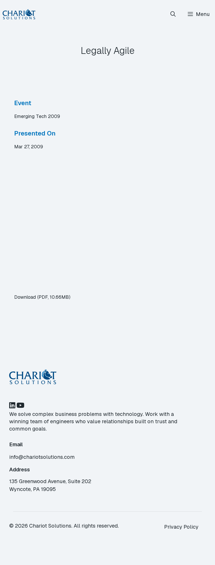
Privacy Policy (181, 526)
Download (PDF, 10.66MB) (42, 297)
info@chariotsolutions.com (42, 457)
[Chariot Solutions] (19, 14)
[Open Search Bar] (173, 14)
